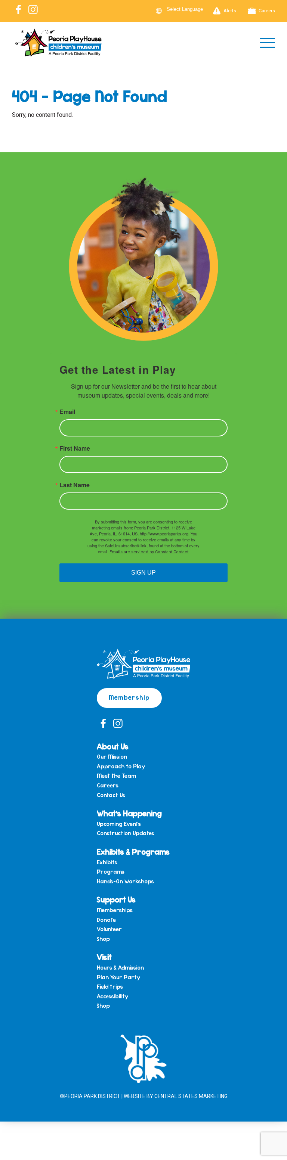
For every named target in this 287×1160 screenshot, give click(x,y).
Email (67, 412)
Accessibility (112, 996)
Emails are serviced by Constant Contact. (149, 552)
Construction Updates (125, 833)
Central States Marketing (191, 1096)
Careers (267, 10)
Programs (110, 871)
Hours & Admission (120, 967)
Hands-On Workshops (125, 881)
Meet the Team (116, 775)
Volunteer (109, 929)
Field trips (110, 986)
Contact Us (111, 795)
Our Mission (112, 756)
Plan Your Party (118, 977)
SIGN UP (143, 572)
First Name (74, 448)
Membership (129, 697)
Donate (106, 920)
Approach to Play (121, 766)
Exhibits (107, 862)
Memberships (115, 910)
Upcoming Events (119, 824)
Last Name (74, 485)
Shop (103, 939)
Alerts (229, 10)
